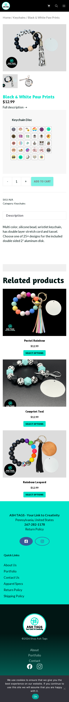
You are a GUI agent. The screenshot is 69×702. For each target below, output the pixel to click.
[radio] (13, 129)
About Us (10, 565)
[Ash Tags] (6, 6)
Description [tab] (14, 215)
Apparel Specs (13, 584)
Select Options (34, 353)
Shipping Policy (14, 596)
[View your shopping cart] (49, 6)
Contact (34, 661)
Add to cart (42, 181)
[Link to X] (29, 666)
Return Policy (13, 590)
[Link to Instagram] (39, 666)
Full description (13, 107)
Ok (35, 696)
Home (7, 17)
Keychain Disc (22, 120)
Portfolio (10, 571)
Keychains (19, 17)
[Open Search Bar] (56, 6)
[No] (64, 689)
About (34, 650)
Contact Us (11, 577)
